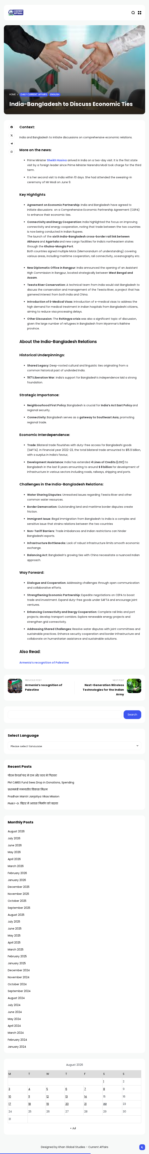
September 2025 (19, 908)
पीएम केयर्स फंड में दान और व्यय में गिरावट (32, 775)
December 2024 (19, 970)
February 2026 (17, 873)
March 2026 (16, 866)
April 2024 (14, 1026)
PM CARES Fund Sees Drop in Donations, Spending (41, 782)
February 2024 (17, 1040)
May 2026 (14, 852)
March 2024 (16, 1033)
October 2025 (17, 901)
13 (66, 1097)
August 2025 (16, 915)
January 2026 (17, 880)
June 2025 (15, 928)
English (54, 94)
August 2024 (16, 998)
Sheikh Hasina (57, 160)
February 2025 (17, 956)
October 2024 (17, 984)
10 (10, 1097)
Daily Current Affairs (34, 94)
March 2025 (15, 949)
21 (85, 1104)
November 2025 (18, 894)
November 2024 (18, 977)
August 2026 (16, 831)
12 (47, 1097)
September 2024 (19, 991)
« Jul (73, 1128)
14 (85, 1097)
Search (132, 714)
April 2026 (14, 859)
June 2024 (15, 1012)
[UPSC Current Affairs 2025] (15, 12)
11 (29, 1097)
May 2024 (14, 1019)
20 (67, 1104)
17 (10, 1104)
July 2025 (14, 922)
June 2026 (15, 845)
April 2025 (14, 942)
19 (47, 1104)
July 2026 (14, 838)
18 (29, 1104)
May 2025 (14, 935)
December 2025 (18, 887)
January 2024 (17, 1047)
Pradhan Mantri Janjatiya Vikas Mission (33, 796)
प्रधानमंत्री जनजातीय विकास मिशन (28, 789)
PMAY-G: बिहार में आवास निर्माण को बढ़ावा (33, 803)
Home (12, 94)
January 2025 (17, 963)
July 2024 (14, 1005)
